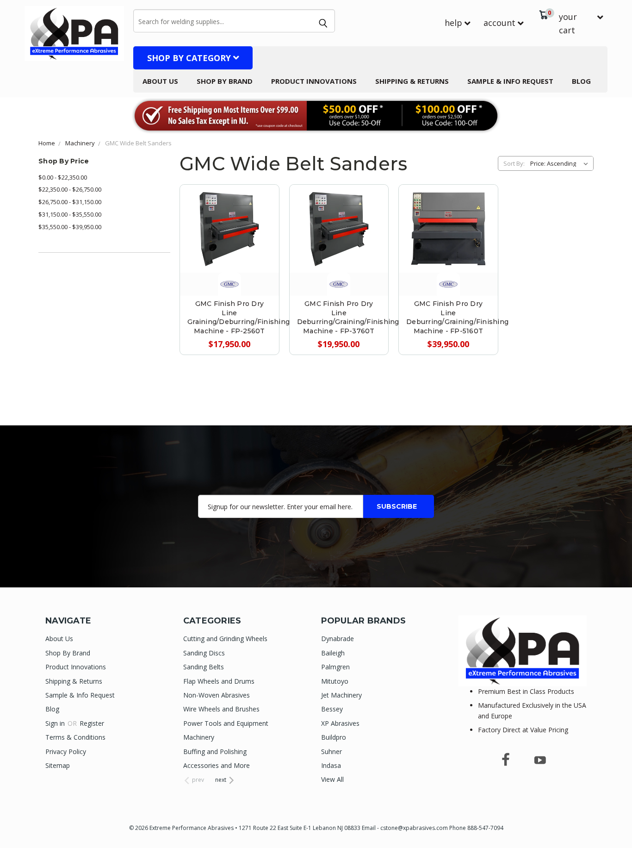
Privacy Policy (65, 751)
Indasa (331, 765)
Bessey (332, 709)
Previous (607, 819)
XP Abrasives (340, 723)
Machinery (198, 737)
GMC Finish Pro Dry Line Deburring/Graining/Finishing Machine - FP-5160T (457, 317)
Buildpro (333, 737)
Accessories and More (216, 765)
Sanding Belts (203, 666)
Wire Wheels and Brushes (221, 709)
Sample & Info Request (510, 81)
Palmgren (335, 666)
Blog (581, 81)
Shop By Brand (225, 81)
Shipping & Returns (412, 81)
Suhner (331, 751)
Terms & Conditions (75, 737)
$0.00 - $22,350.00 (62, 177)
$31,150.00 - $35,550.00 (69, 214)
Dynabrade (337, 638)
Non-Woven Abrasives (216, 695)
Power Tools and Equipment (225, 723)
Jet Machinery (341, 695)
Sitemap (57, 765)
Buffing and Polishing (215, 751)
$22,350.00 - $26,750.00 (69, 189)
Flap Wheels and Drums (218, 681)
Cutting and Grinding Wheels (225, 638)
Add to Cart (229, 248)
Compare (225, 227)
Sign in (56, 723)
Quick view (229, 206)
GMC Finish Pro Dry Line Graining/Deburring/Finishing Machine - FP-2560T (238, 317)
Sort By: (514, 163)
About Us (160, 81)
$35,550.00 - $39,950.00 (69, 227)
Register (92, 723)
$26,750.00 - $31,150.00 (69, 202)
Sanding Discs (204, 652)
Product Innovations (314, 81)
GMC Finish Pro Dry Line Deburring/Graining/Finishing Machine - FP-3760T (348, 317)
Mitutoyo (334, 681)
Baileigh (333, 652)
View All (332, 779)
